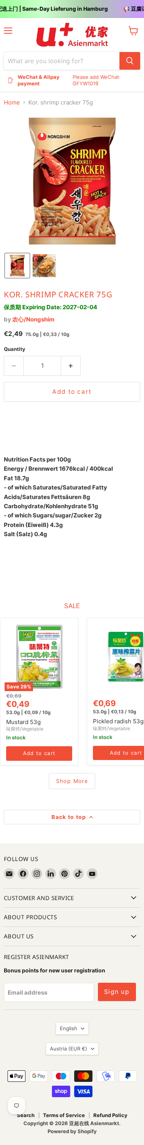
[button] (17, 265)
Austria (68, 1049)
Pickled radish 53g (118, 721)
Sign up (117, 991)
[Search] (129, 61)
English (68, 1028)
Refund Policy (110, 1115)
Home (12, 102)
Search (26, 1115)
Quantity (14, 349)
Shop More (72, 781)
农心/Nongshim (33, 319)
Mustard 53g (23, 722)
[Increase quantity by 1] (71, 366)
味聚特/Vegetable (24, 729)
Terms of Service (64, 1115)
